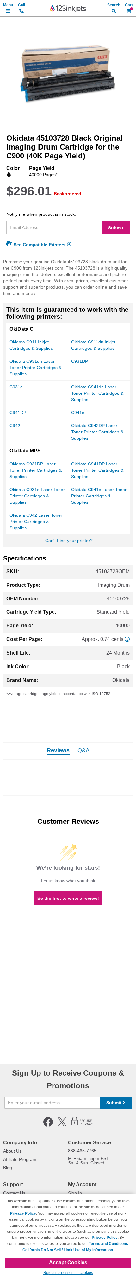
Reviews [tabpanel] (58, 750)
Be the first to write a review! (68, 898)
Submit (115, 227)
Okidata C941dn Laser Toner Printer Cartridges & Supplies (97, 393)
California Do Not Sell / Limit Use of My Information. (68, 1250)
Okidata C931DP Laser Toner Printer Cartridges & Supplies (35, 470)
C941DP (17, 412)
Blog (7, 1167)
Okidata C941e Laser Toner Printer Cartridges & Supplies (99, 496)
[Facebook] (48, 1125)
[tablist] (68, 751)
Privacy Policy (23, 1213)
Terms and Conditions (108, 1243)
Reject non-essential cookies (68, 1272)
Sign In (75, 1192)
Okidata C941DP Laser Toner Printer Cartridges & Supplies (97, 470)
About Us (12, 1151)
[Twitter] (62, 1125)
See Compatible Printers (39, 244)
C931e (16, 386)
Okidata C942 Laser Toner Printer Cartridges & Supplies (35, 521)
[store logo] (68, 8)
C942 (14, 425)
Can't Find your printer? (69, 540)
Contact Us (14, 1192)
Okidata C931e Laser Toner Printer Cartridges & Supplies (37, 496)
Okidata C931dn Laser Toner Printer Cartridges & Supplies (35, 367)
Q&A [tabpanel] (83, 750)
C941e (77, 412)
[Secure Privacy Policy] (82, 1125)
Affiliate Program (19, 1159)
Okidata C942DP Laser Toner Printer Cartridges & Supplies (97, 432)
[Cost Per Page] (127, 639)
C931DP (79, 361)
